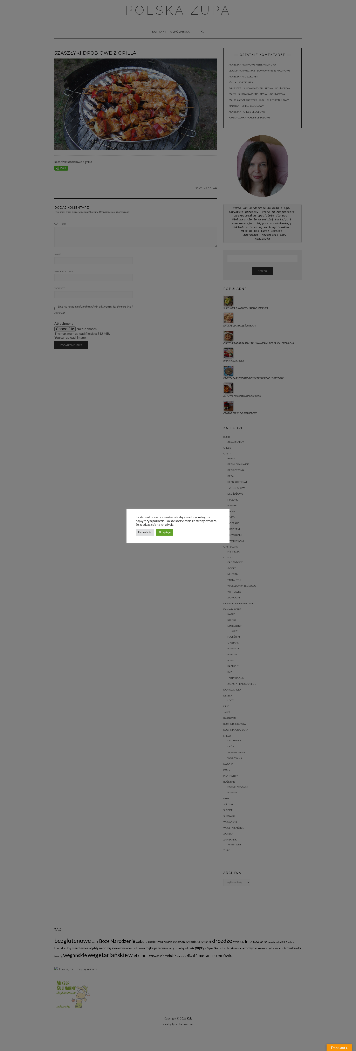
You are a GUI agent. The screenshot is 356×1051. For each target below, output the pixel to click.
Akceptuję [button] (164, 532)
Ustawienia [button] (144, 532)
